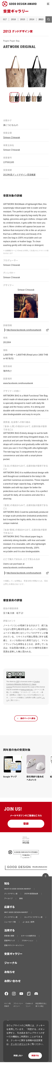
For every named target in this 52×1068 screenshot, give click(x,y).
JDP (17, 682)
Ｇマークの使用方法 (28, 936)
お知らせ (9, 972)
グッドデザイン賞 (10, 894)
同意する (35, 1056)
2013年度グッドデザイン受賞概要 (19, 175)
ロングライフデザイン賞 (33, 917)
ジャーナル (10, 963)
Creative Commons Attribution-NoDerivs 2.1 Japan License (23, 684)
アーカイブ (8, 898)
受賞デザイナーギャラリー (14, 945)
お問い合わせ (12, 981)
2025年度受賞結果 (31, 894)
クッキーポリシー (19, 1044)
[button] (14, 97)
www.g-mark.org (27, 690)
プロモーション (27, 941)
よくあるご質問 (28, 922)
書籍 (21, 898)
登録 (26, 823)
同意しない (18, 1056)
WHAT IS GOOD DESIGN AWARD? (17, 889)
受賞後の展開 (9, 936)
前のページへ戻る (27, 718)
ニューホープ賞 (10, 922)
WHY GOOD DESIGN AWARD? (16, 912)
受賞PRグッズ (9, 941)
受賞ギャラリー (13, 954)
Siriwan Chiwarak (11, 137)
